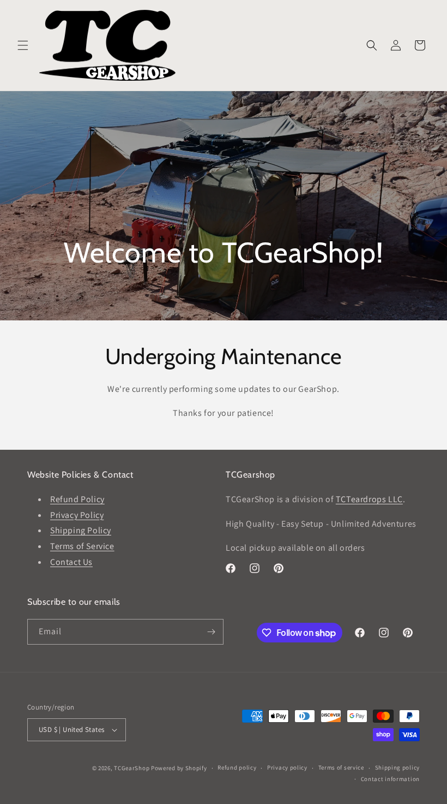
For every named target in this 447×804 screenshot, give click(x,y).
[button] (23, 45)
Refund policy (237, 767)
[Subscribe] (211, 632)
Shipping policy (397, 767)
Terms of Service (82, 546)
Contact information (390, 779)
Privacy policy (287, 767)
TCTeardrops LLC (369, 499)
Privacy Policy (77, 515)
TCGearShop (131, 768)
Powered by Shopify (179, 768)
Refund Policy (77, 499)
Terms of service (341, 767)
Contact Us (71, 562)
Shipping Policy (80, 530)
